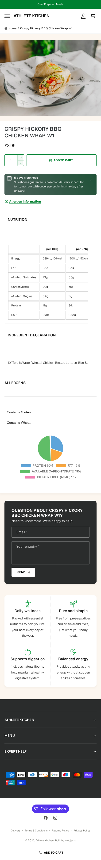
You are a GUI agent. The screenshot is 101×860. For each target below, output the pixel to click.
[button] (7, 16)
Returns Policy (60, 830)
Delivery (15, 830)
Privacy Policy (82, 830)
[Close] (91, 179)
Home (12, 28)
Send (21, 572)
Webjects (70, 840)
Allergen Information (25, 201)
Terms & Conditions (36, 830)
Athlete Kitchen (45, 840)
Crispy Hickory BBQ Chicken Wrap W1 (46, 28)
